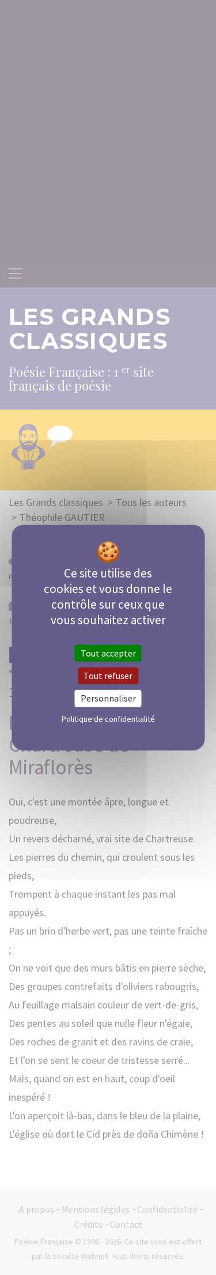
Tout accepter (108, 653)
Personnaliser (108, 698)
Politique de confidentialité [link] (108, 718)
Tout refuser (108, 675)
